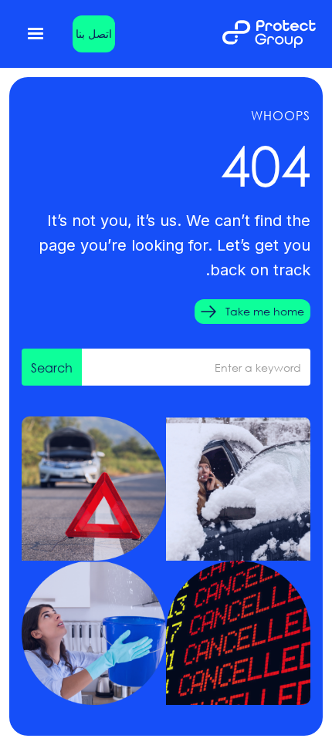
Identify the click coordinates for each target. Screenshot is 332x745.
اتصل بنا (94, 33)
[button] (35, 33)
